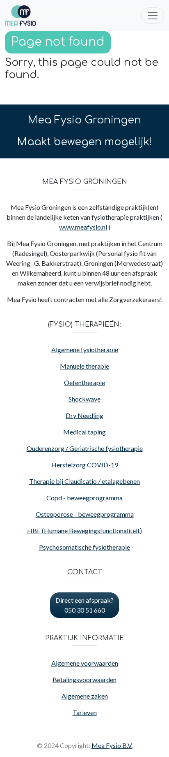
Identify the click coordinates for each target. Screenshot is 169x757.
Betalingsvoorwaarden (84, 679)
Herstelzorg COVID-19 (84, 465)
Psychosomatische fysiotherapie (84, 547)
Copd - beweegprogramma (84, 498)
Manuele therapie (84, 366)
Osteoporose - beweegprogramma (85, 514)
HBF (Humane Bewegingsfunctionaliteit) (84, 530)
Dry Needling (84, 415)
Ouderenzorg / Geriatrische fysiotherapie (85, 448)
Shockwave (84, 399)
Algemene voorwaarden (84, 663)
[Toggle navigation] (152, 15)
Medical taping (84, 432)
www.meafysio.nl (83, 227)
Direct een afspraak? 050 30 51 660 (84, 605)
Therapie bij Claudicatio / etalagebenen (84, 481)
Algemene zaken (85, 696)
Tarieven (85, 712)
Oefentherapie (84, 382)
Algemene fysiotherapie (84, 349)
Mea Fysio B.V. (111, 745)
